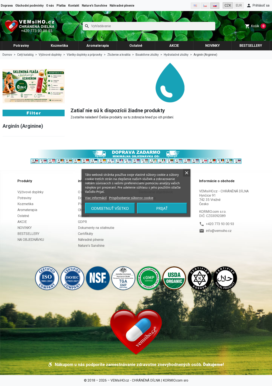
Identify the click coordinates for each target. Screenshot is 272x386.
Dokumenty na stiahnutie (96, 228)
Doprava (7, 5)
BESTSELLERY (250, 46)
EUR (239, 5)
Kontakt (73, 5)
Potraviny (21, 46)
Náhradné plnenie (122, 5)
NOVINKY (212, 46)
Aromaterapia (97, 46)
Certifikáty (85, 234)
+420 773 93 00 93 (220, 224)
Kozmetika (59, 46)
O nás (50, 5)
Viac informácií (96, 198)
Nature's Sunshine (94, 5)
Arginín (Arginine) (23, 126)
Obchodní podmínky (29, 5)
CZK (228, 5)
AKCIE (174, 46)
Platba (61, 5)
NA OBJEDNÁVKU (30, 240)
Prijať (162, 208)
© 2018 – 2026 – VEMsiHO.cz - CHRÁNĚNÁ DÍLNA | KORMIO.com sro (136, 380)
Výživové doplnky (30, 192)
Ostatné (135, 46)
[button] (258, 5)
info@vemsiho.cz (219, 231)
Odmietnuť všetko (110, 208)
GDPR (82, 222)
